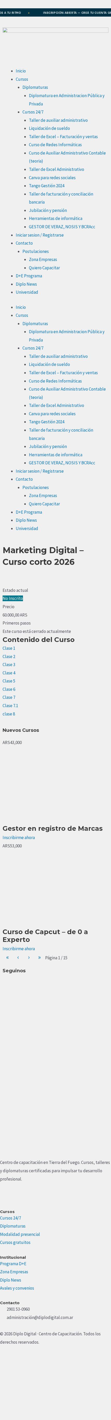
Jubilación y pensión (48, 210)
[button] (4, 577)
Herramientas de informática (55, 218)
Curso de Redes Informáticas (55, 145)
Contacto (24, 243)
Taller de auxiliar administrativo (58, 120)
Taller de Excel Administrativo (56, 169)
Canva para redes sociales (52, 177)
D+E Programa (29, 276)
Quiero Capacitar (44, 268)
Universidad (27, 292)
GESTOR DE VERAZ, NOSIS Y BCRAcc (62, 227)
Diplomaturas (35, 87)
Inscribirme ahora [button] (19, 837)
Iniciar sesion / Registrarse (40, 235)
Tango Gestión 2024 (46, 186)
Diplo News (26, 284)
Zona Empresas (43, 259)
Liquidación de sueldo (49, 128)
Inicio (21, 71)
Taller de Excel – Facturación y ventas (63, 136)
